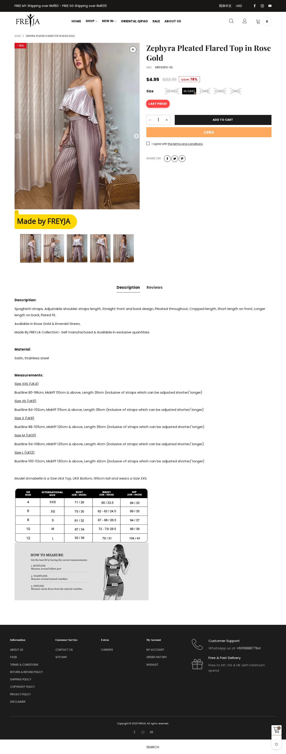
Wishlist (152, 665)
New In (108, 21)
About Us (172, 21)
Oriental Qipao (134, 21)
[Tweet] (174, 158)
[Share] (167, 158)
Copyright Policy (22, 687)
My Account (155, 650)
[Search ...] (231, 21)
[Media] (133, 49)
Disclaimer (17, 702)
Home (76, 21)
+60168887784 (248, 648)
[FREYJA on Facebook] (134, 732)
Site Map (61, 657)
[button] (18, 136)
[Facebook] (255, 6)
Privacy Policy (20, 694)
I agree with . (177, 144)
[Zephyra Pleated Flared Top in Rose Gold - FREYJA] (77, 126)
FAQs (13, 657)
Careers (107, 650)
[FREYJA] (28, 21)
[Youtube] (270, 6)
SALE (156, 21)
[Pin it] (182, 158)
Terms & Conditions (24, 665)
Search (152, 747)
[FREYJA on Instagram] (143, 732)
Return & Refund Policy (26, 672)
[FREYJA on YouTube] (151, 732)
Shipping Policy (20, 679)
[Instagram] (262, 6)
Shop (90, 21)
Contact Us (64, 650)
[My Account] (244, 21)
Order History (156, 657)
